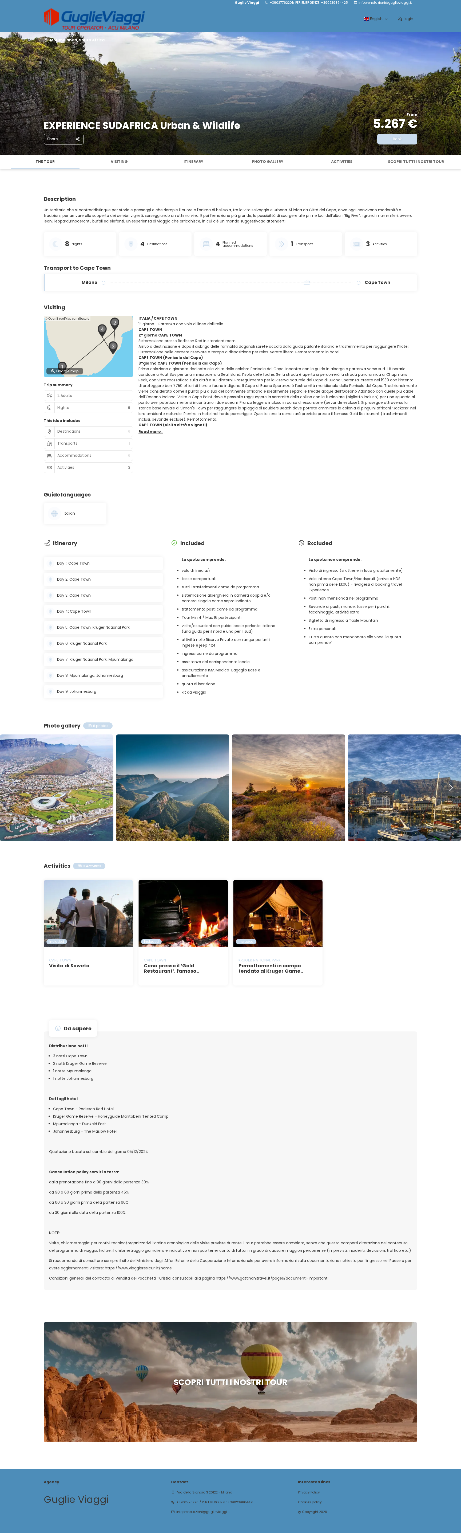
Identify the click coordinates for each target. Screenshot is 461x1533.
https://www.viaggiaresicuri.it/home (138, 1268)
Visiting (119, 161)
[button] (5, 162)
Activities (341, 161)
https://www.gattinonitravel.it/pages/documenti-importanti (272, 1278)
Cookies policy (310, 1502)
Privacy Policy (309, 1492)
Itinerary (193, 161)
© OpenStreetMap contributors (67, 318)
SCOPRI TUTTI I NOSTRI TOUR (416, 161)
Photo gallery (267, 161)
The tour (45, 161)
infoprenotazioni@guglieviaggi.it (385, 3)
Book (397, 139)
